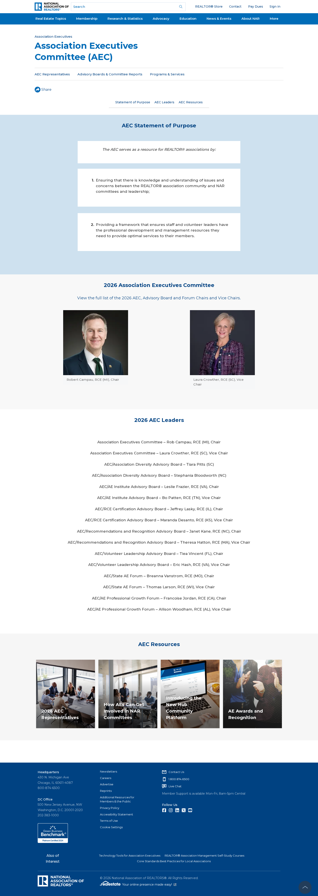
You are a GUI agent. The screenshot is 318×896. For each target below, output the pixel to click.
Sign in (275, 6)
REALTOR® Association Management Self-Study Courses (204, 855)
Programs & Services (167, 74)
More (274, 18)
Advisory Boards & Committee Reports (109, 74)
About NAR (250, 18)
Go (181, 6)
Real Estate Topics (50, 18)
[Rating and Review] (53, 842)
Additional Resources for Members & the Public (117, 799)
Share (46, 89)
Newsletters (108, 771)
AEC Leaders (164, 102)
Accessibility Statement (116, 814)
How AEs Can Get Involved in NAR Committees (124, 711)
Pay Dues (255, 6)
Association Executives (53, 36)
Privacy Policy (109, 808)
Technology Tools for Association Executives (129, 855)
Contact (235, 6)
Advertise (106, 784)
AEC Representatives (52, 74)
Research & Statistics (125, 18)
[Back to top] (305, 887)
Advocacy (161, 18)
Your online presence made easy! (149, 884)
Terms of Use (109, 820)
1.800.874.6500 (179, 779)
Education (188, 18)
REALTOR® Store (209, 6)
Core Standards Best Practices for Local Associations (174, 861)
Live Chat (175, 786)
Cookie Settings (111, 827)
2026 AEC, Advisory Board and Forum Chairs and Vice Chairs (181, 298)
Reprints (106, 790)
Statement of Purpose (132, 102)
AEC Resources (191, 102)
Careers (105, 778)
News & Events (219, 18)
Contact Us (176, 772)
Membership (86, 18)
